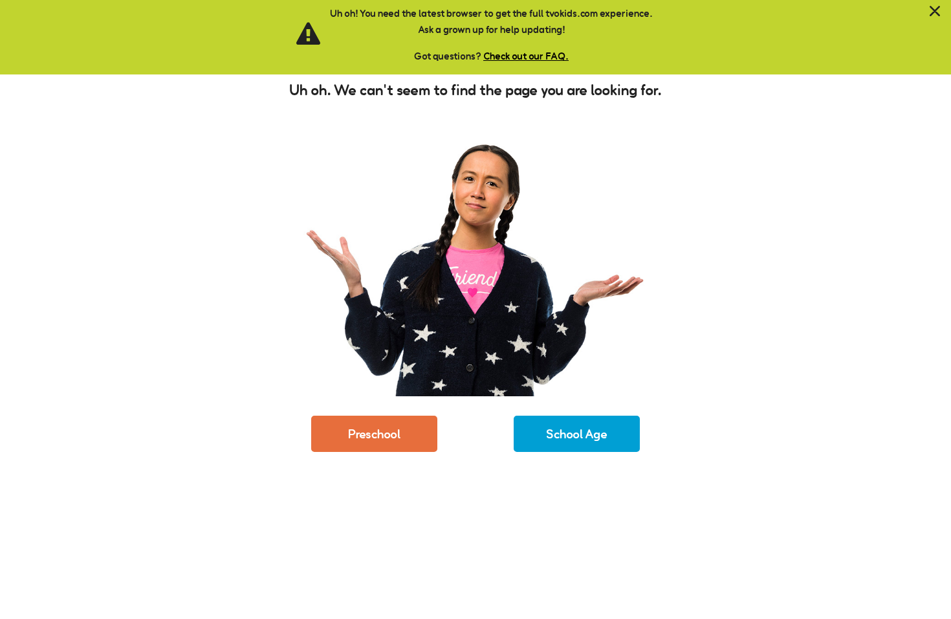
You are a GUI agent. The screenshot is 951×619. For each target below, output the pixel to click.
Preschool (374, 433)
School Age (576, 433)
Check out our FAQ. (526, 56)
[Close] (935, 11)
